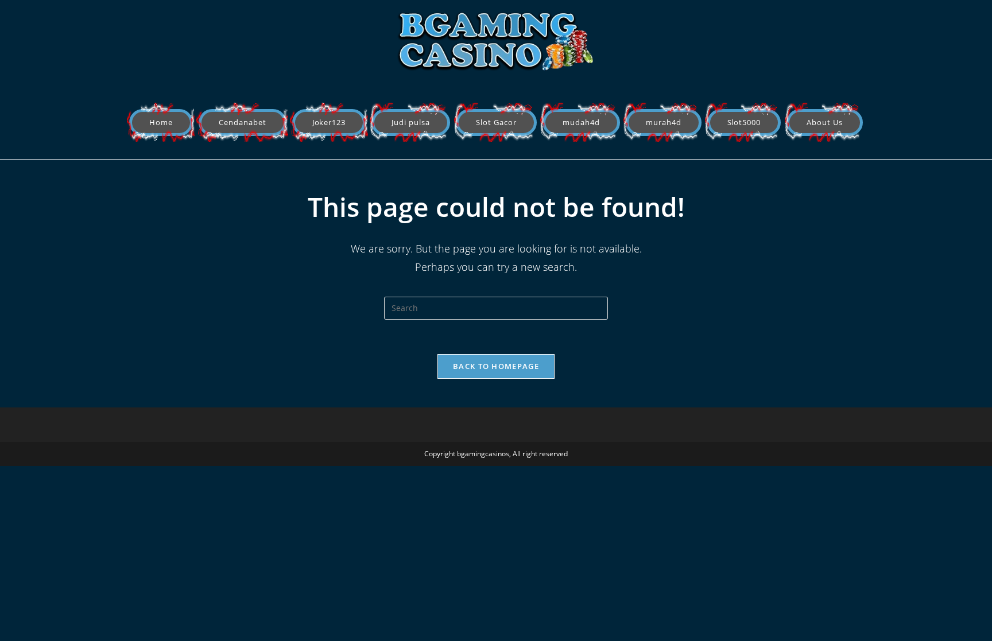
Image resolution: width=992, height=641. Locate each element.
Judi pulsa (411, 122)
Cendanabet (242, 122)
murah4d (663, 122)
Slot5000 (744, 122)
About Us (825, 122)
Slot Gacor (496, 122)
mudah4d (581, 122)
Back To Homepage (496, 366)
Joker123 (329, 122)
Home (161, 122)
